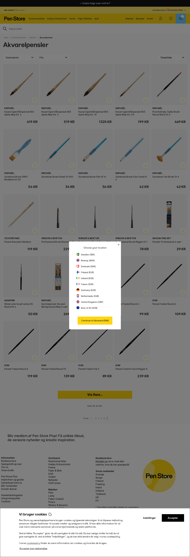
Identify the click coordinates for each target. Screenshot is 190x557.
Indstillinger (149, 518)
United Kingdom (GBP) (92, 302)
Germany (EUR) (88, 290)
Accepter (173, 518)
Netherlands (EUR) (90, 296)
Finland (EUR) (87, 272)
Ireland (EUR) (87, 278)
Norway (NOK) (88, 260)
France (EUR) (87, 284)
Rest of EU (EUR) (89, 308)
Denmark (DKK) (88, 266)
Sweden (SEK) (88, 254)
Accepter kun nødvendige (33, 548)
